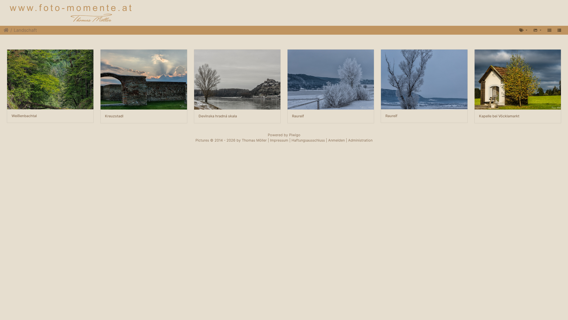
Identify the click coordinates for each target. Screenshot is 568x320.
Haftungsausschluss (308, 140)
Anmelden (336, 140)
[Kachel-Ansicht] (549, 30)
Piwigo (294, 135)
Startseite (6, 30)
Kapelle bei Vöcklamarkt (499, 116)
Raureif (298, 116)
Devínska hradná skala (218, 116)
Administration (360, 140)
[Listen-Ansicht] (559, 30)
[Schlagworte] (523, 30)
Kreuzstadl (114, 116)
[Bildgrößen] (537, 30)
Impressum (279, 140)
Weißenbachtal (24, 116)
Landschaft (25, 30)
